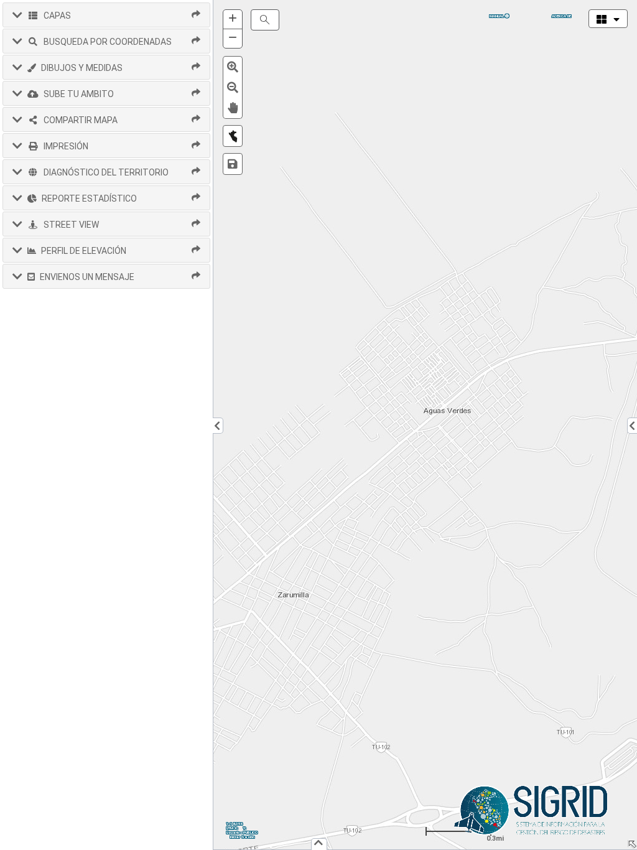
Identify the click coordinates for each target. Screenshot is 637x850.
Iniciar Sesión (242, 836)
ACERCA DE (561, 16)
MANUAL (497, 16)
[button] (106, 15)
